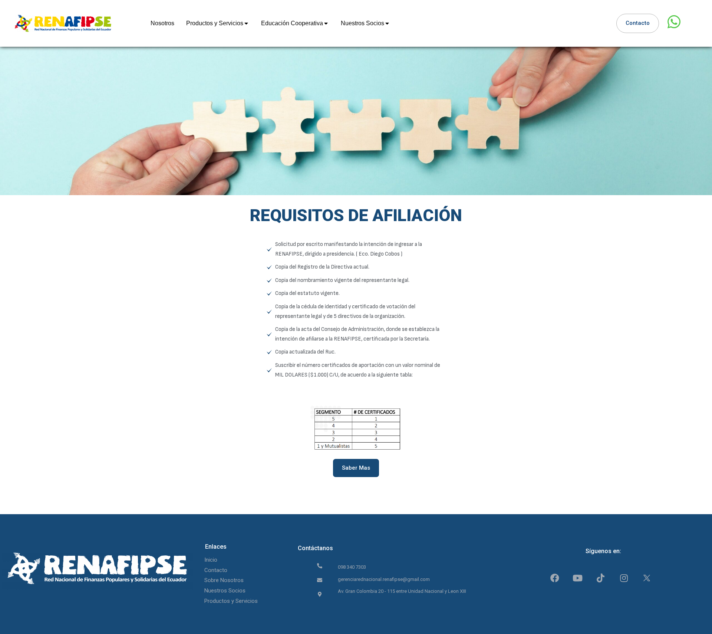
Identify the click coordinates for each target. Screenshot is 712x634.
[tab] (162, 23)
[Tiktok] (601, 578)
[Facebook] (555, 578)
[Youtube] (578, 578)
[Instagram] (624, 578)
